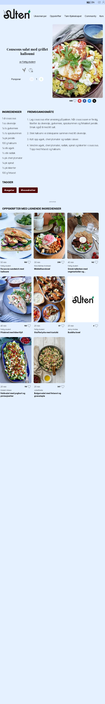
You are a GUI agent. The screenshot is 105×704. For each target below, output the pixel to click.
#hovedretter (28, 190)
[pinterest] (79, 101)
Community (90, 16)
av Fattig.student (27, 61)
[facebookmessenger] (89, 101)
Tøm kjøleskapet (72, 16)
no (88, 2)
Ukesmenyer (40, 16)
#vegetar (9, 190)
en (93, 2)
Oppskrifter (55, 16)
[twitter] (94, 101)
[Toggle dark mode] (99, 2)
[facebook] (84, 101)
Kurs (102, 16)
